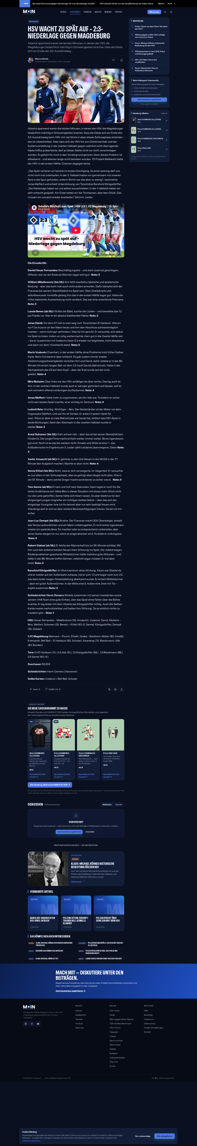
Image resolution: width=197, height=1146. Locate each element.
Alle (170, 4)
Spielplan (114, 1053)
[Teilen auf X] (109, 689)
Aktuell (63, 12)
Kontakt (147, 1032)
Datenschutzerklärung (31, 1140)
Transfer (87, 12)
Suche (112, 1066)
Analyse (98, 12)
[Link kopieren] (121, 689)
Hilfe (146, 1010)
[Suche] (165, 12)
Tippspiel (118, 12)
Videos (113, 1036)
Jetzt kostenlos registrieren (69, 832)
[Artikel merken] (121, 60)
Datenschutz (149, 1023)
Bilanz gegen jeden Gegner (121, 1019)
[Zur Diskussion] (114, 60)
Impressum (149, 1019)
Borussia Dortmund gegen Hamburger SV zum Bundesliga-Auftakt (64, 3)
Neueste (119, 804)
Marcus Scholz (41, 59)
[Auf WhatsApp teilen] (115, 689)
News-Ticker (115, 1045)
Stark (36, 689)
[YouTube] (38, 1023)
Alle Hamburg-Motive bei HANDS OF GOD (50, 785)
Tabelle (113, 1049)
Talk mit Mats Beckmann (120, 1023)
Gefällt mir (54, 689)
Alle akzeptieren (164, 1136)
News (26, 4)
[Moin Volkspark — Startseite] (29, 12)
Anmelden (90, 832)
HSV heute (114, 1010)
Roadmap (148, 1015)
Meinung (108, 12)
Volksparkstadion (117, 1057)
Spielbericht (75, 12)
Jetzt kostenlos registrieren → (71, 990)
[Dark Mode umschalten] (171, 12)
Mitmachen (154, 12)
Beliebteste (107, 804)
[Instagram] (25, 1023)
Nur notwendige (142, 1136)
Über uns (114, 1062)
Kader (112, 1015)
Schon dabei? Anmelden (149, 104)
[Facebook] (31, 1023)
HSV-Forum (115, 1028)
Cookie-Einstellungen (153, 1028)
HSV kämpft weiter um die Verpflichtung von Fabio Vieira (126, 3)
